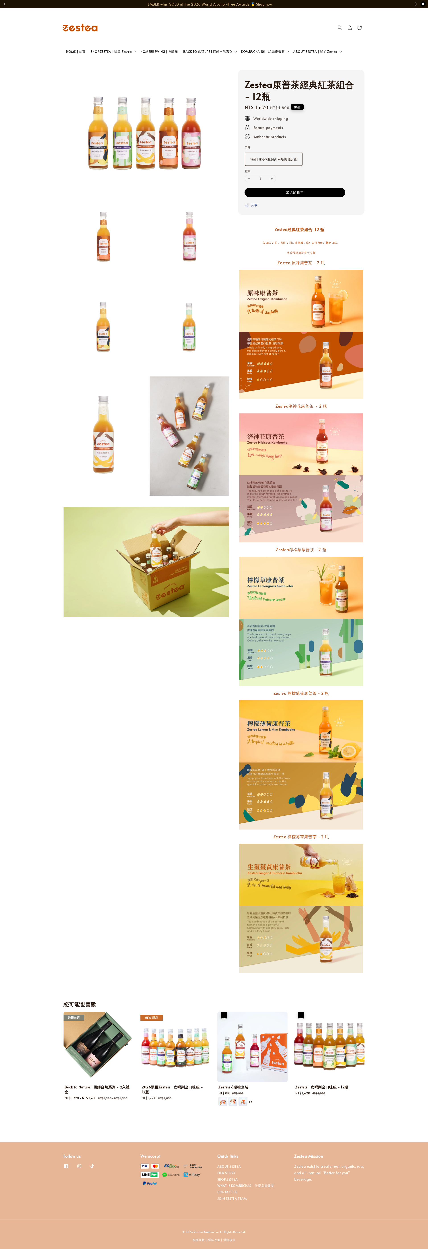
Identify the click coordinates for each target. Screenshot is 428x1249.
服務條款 (199, 1240)
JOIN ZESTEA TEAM (232, 1198)
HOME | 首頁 (75, 51)
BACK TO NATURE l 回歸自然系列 (208, 52)
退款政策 (229, 1240)
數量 (248, 171)
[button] (340, 28)
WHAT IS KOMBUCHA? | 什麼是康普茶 (245, 1186)
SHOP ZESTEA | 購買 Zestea (111, 52)
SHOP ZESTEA (227, 1179)
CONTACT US (227, 1192)
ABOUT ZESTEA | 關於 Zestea (315, 52)
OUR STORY (226, 1173)
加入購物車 (295, 192)
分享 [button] (254, 205)
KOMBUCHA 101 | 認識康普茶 (263, 52)
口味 (248, 147)
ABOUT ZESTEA (229, 1167)
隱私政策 (214, 1240)
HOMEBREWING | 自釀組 (159, 51)
